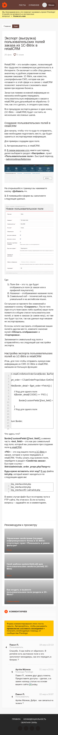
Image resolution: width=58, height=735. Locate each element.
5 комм (20, 54)
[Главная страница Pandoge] (4, 5)
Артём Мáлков (23, 669)
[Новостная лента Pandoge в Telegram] (38, 728)
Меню (51, 5)
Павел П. (14, 645)
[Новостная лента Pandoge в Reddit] (32, 728)
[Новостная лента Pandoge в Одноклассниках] (26, 728)
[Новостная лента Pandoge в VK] (20, 728)
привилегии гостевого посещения (25, 628)
